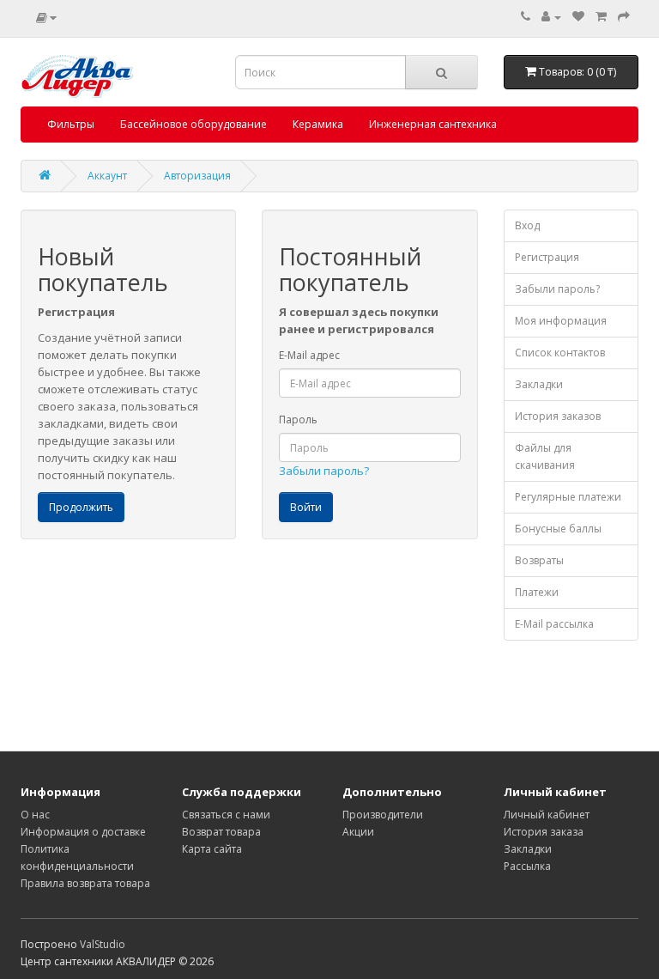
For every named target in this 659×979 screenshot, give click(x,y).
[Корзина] (601, 16)
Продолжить (81, 507)
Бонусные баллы (558, 528)
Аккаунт (107, 175)
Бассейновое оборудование (193, 124)
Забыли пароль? (324, 470)
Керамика (318, 124)
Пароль (298, 419)
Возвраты (539, 560)
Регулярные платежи (568, 497)
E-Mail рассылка (554, 624)
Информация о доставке (83, 831)
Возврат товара (221, 831)
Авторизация (197, 175)
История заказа (543, 831)
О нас (35, 814)
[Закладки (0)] (578, 16)
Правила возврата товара (85, 883)
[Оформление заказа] (624, 16)
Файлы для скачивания (545, 456)
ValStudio (102, 944)
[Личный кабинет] (551, 16)
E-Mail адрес (309, 355)
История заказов (558, 416)
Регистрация (547, 257)
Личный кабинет (546, 814)
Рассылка (527, 866)
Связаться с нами (226, 814)
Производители (382, 814)
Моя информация (561, 320)
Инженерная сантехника (433, 124)
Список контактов (560, 352)
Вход (527, 225)
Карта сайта (212, 849)
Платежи (537, 592)
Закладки (539, 384)
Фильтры (70, 124)
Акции (358, 831)
